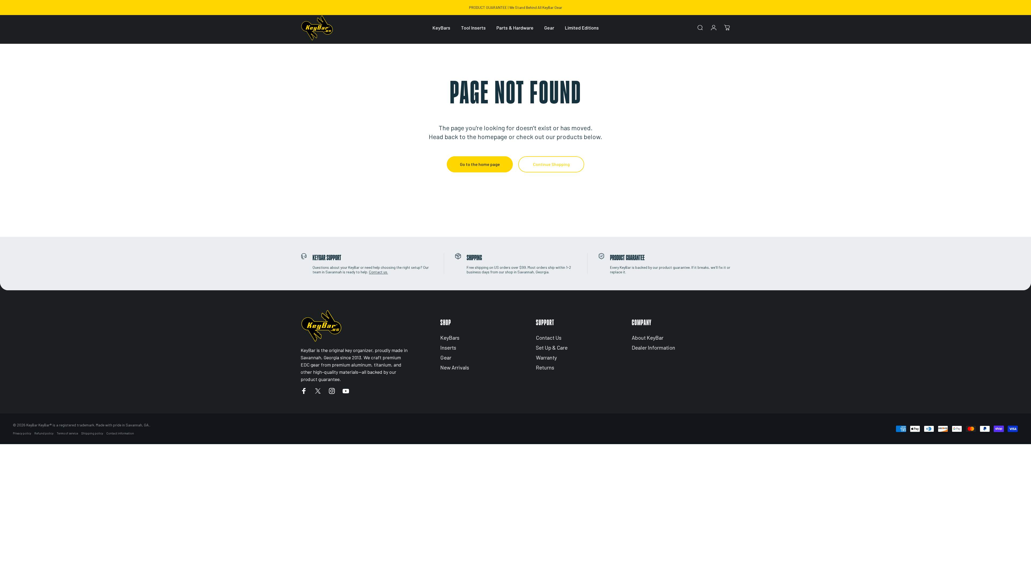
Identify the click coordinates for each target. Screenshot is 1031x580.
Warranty (546, 357)
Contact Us (548, 337)
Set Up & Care (552, 347)
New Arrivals (454, 367)
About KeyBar (647, 337)
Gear (445, 357)
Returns (545, 367)
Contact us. (378, 272)
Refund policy (43, 433)
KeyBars (449, 337)
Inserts (448, 347)
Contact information (120, 433)
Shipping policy (92, 433)
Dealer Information (653, 347)
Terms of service (67, 433)
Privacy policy (22, 433)
